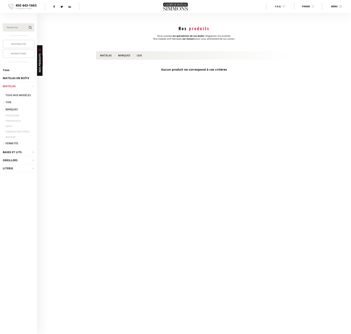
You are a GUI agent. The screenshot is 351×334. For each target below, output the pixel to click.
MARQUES (124, 55)
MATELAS (106, 55)
